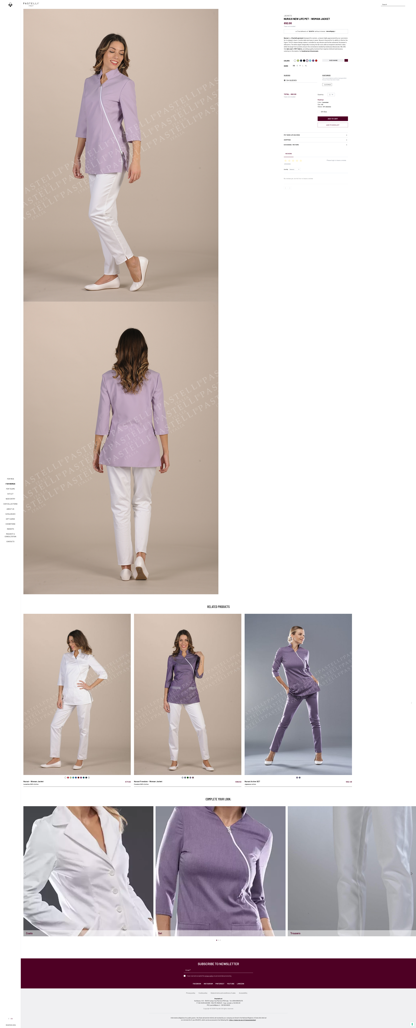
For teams (10, 489)
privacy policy (209, 976)
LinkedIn (240, 984)
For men (10, 479)
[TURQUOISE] (310, 60)
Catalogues (10, 514)
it (8, 1019)
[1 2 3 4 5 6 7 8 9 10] (331, 94)
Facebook (197, 984)
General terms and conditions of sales (223, 993)
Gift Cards (10, 519)
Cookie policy (203, 993)
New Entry (10, 499)
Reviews (288, 153)
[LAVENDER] (307, 60)
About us (10, 509)
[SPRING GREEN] (298, 60)
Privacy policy (190, 993)
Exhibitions (10, 524)
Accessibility (243, 993)
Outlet (10, 494)
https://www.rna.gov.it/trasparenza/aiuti (242, 1020)
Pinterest (219, 984)
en (12, 1019)
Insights (10, 529)
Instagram (208, 984)
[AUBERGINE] (313, 60)
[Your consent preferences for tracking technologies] (412, 1024)
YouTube (230, 984)
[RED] (316, 60)
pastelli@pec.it (215, 1005)
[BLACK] (304, 60)
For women (10, 484)
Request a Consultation (10, 535)
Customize (327, 84)
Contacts (10, 541)
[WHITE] (295, 60)
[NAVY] (301, 60)
